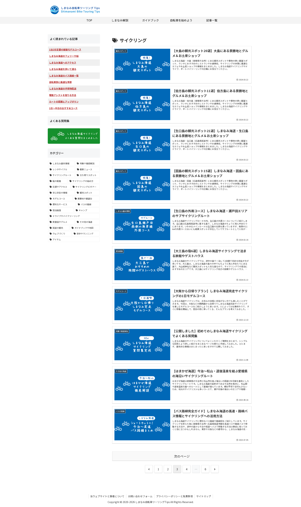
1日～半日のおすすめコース (63, 108)
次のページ (182, 456)
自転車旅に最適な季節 (60, 82)
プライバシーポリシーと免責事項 (174, 496)
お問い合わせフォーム (140, 496)
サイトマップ (203, 496)
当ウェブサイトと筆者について (107, 496)
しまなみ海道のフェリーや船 (64, 56)
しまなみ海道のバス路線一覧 (64, 75)
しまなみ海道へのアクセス (62, 62)
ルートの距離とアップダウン (64, 101)
